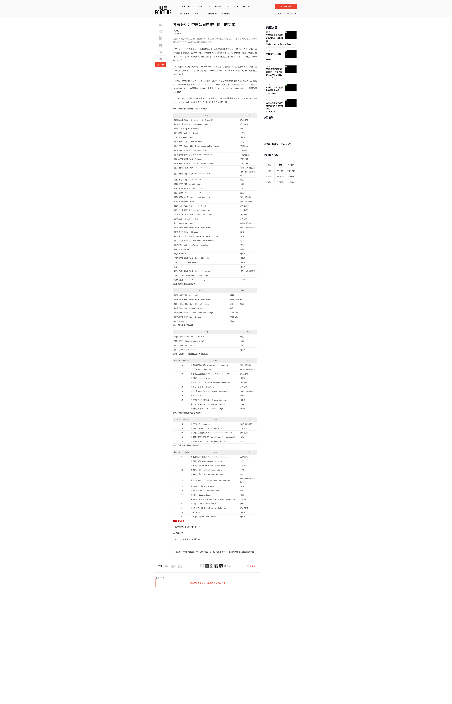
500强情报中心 (211, 14)
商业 (200, 7)
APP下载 (287, 7)
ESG (236, 7)
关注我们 (290, 14)
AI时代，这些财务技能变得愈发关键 (274, 89)
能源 (269, 165)
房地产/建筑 (291, 171)
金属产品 (269, 176)
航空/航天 (280, 176)
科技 (208, 7)
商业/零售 (280, 171)
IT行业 (269, 171)
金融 (280, 165)
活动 (196, 14)
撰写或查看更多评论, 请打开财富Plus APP (208, 583)
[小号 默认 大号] (160, 51)
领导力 (218, 7)
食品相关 (291, 176)
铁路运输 (291, 182)
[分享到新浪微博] (160, 31)
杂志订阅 (226, 14)
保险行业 (280, 182)
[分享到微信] (160, 25)
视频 (227, 7)
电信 (269, 182)
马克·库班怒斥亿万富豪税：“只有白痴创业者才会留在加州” (274, 72)
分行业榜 (179, 533)
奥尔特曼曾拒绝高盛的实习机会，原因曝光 (274, 38)
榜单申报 (183, 14)
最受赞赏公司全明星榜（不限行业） (190, 527)
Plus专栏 (246, 7)
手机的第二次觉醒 (273, 54)
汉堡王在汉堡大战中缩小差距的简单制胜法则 (274, 106)
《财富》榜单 (185, 7)
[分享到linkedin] (160, 38)
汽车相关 (291, 165)
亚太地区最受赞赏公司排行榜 (187, 539)
